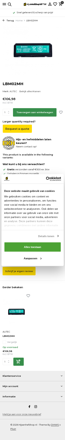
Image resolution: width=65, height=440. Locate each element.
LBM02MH (9, 336)
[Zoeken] (9, 4)
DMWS (55, 424)
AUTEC (13, 91)
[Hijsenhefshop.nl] (32, 4)
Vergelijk (12, 342)
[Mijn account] (49, 4)
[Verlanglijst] (55, 4)
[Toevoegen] (18, 362)
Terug (10, 20)
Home (19, 20)
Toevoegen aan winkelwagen (34, 112)
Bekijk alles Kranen (30, 91)
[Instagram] (35, 407)
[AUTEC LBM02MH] (16, 311)
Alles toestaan (32, 247)
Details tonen (46, 236)
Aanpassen (30, 258)
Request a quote (17, 129)
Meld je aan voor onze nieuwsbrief (22, 414)
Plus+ (13, 428)
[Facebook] (29, 407)
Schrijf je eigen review (19, 271)
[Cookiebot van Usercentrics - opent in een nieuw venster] (46, 179)
